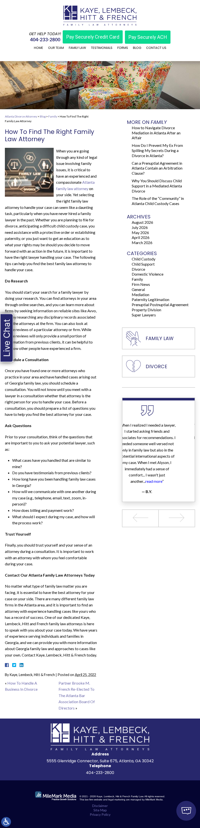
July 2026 (140, 227)
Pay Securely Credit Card (92, 37)
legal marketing (116, 799)
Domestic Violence (147, 274)
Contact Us (156, 47)
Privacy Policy (100, 814)
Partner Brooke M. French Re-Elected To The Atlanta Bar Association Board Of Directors (77, 695)
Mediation (140, 294)
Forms (122, 47)
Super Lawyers (144, 314)
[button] (140, 518)
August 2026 (142, 222)
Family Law (77, 47)
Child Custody (143, 259)
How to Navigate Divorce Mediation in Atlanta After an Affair (156, 132)
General (138, 289)
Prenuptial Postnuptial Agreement (160, 304)
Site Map (100, 810)
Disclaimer (100, 806)
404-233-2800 (45, 39)
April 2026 (141, 237)
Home (38, 47)
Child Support (143, 264)
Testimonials (101, 47)
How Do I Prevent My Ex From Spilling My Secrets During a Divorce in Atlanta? (157, 150)
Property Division (146, 309)
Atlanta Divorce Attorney (21, 116)
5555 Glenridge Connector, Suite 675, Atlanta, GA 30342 (100, 761)
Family (52, 116)
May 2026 (140, 232)
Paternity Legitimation (150, 299)
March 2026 (142, 242)
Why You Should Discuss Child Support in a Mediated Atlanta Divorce (157, 185)
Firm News (141, 284)
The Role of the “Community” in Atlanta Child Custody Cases (158, 201)
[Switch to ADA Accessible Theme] (6, 822)
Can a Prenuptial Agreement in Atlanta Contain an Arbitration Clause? (157, 168)
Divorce (138, 269)
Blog (137, 47)
